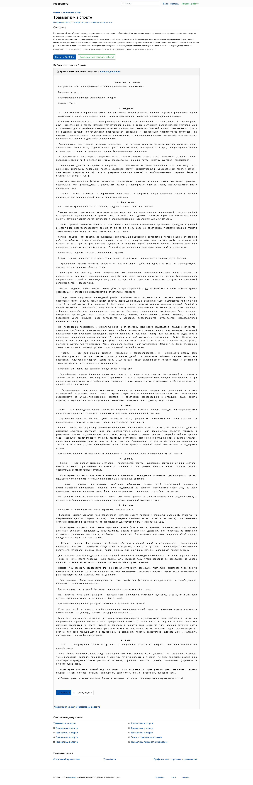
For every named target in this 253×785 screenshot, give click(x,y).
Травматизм (109, 759)
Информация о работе (76, 706)
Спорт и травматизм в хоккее (146, 737)
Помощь (174, 3)
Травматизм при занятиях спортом (149, 742)
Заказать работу (190, 3)
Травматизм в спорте (64, 723)
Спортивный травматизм (66, 759)
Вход (165, 3)
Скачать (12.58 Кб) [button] (64, 57)
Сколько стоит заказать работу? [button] (97, 57)
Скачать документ (110, 71)
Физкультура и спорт (72, 12)
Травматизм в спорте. (67, 737)
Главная (56, 12)
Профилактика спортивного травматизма (175, 759)
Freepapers (71, 777)
